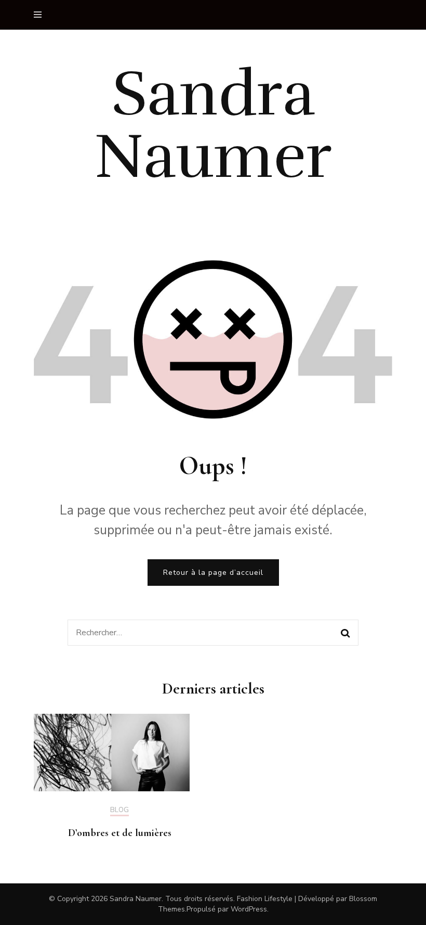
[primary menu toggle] (40, 15)
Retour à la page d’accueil (213, 572)
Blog (119, 810)
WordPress (249, 909)
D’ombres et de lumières (119, 833)
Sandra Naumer (213, 125)
